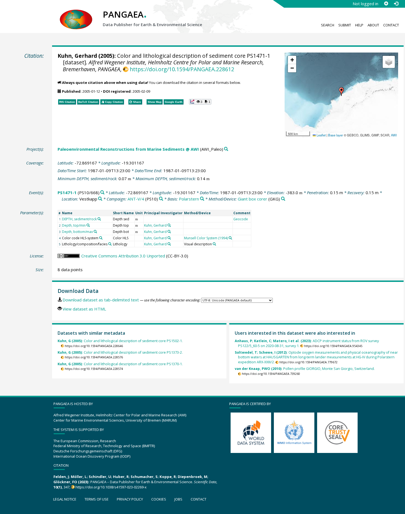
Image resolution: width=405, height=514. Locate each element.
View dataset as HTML (84, 309)
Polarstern (189, 199)
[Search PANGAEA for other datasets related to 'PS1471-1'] (102, 193)
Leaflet (321, 135)
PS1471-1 (67, 192)
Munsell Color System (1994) (206, 238)
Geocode (240, 219)
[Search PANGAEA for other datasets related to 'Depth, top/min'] (88, 225)
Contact (391, 25)
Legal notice (64, 499)
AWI (394, 135)
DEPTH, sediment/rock (79, 219)
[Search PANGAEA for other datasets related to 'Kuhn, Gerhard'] (169, 225)
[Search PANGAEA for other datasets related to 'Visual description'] (214, 244)
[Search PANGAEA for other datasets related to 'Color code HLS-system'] (100, 238)
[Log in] (396, 3)
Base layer (335, 135)
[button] (341, 91)
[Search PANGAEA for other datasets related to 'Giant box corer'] (283, 199)
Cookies (158, 499)
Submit (344, 25)
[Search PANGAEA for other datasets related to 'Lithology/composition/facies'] (110, 244)
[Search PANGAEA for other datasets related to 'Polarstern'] (202, 199)
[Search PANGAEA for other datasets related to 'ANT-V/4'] (161, 199)
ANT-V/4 (136, 199)
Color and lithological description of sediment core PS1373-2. (120, 352)
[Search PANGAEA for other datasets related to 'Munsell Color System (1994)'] (230, 238)
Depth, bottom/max (77, 231)
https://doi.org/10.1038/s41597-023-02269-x (111, 487)
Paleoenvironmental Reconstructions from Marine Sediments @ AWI (128, 149)
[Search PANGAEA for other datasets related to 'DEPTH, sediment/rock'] (99, 219)
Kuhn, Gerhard (77, 55)
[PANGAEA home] (76, 14)
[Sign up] (386, 3)
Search (327, 25)
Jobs (178, 499)
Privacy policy (130, 499)
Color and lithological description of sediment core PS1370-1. (120, 364)
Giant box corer (252, 199)
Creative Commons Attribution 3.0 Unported (123, 256)
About (373, 25)
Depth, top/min (74, 225)
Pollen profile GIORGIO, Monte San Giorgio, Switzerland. (305, 368)
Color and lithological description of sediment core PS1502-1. (120, 341)
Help (359, 25)
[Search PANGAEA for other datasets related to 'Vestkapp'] (100, 199)
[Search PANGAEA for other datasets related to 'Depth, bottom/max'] (95, 231)
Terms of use (97, 499)
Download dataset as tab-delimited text (101, 300)
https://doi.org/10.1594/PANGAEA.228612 (182, 69)
